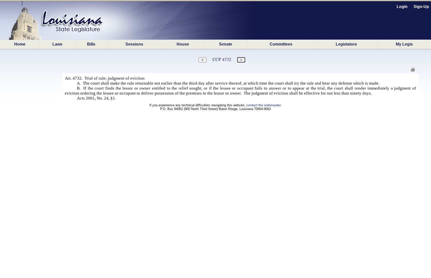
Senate (225, 44)
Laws (57, 44)
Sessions (134, 44)
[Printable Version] (413, 71)
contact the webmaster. (264, 105)
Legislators (346, 44)
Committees (281, 44)
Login (402, 6)
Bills (91, 44)
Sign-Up (421, 6)
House (183, 44)
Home (19, 44)
